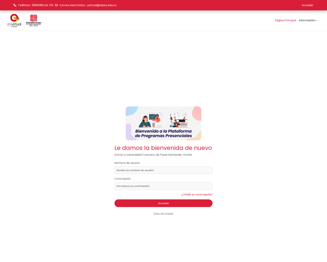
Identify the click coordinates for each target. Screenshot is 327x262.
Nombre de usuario (127, 163)
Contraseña (122, 179)
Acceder (307, 5)
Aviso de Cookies (163, 213)
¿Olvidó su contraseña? (197, 194)
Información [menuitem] (307, 20)
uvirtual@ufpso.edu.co (101, 5)
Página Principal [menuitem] (285, 20)
